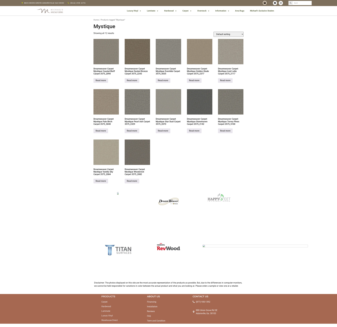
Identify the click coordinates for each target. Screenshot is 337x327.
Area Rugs (239, 11)
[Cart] (265, 3)
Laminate (151, 11)
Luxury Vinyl (132, 11)
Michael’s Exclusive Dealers (262, 11)
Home (96, 20)
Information (220, 11)
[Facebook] (275, 3)
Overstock (201, 11)
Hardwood (169, 11)
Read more (101, 80)
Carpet (185, 11)
